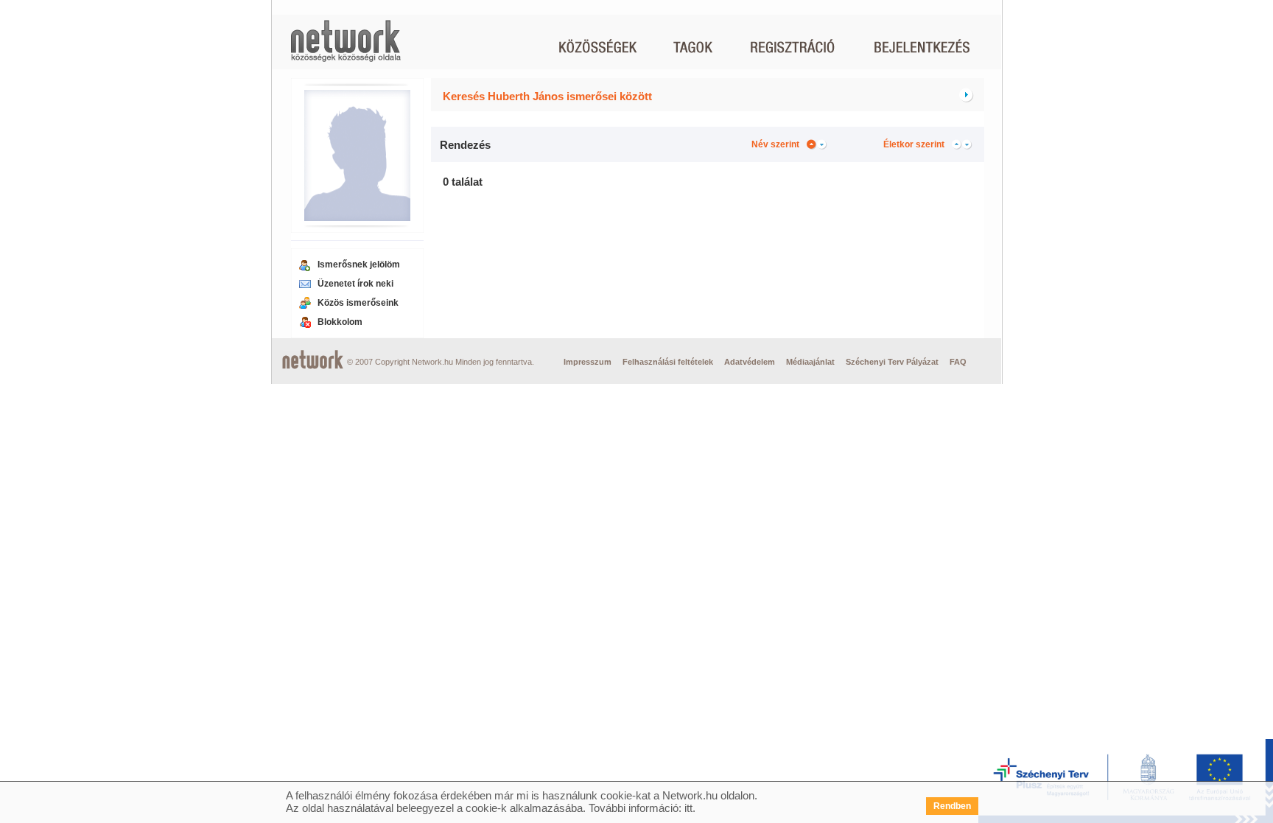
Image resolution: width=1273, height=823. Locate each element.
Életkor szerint (913, 144)
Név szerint (775, 144)
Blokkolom (340, 322)
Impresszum (587, 361)
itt (688, 808)
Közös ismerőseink (358, 303)
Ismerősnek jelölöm (359, 264)
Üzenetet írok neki (355, 284)
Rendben (952, 806)
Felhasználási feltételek (668, 361)
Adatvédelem (749, 361)
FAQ (958, 361)
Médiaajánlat (810, 361)
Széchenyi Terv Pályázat (892, 361)
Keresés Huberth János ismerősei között (547, 96)
